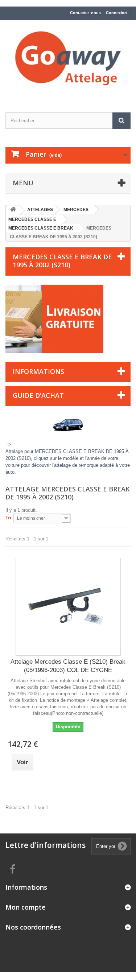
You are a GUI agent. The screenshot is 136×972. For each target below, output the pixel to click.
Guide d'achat (38, 395)
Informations (38, 371)
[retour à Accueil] (13, 210)
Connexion (116, 13)
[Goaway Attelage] (68, 59)
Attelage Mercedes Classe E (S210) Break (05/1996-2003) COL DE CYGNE (68, 666)
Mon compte (25, 907)
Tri (8, 517)
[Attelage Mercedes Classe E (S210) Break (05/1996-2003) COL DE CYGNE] (68, 606)
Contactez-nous (85, 13)
